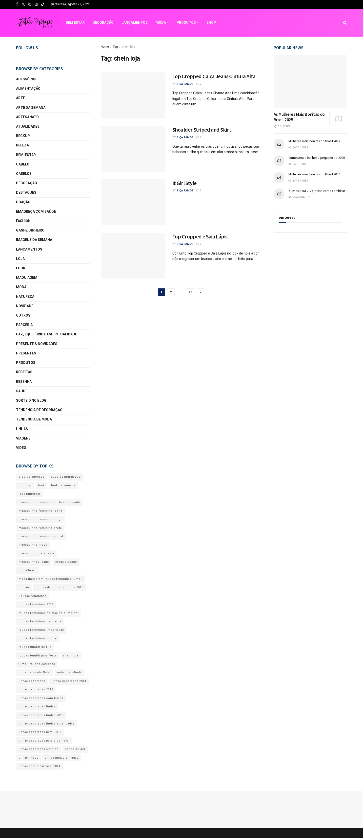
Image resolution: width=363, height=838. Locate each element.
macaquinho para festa (36, 553)
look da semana (63, 485)
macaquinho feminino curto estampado (49, 502)
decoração (26, 183)
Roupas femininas (32, 596)
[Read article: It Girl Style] (133, 202)
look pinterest (29, 493)
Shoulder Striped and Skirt (201, 129)
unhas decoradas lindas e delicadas (47, 723)
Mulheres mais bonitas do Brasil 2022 (314, 141)
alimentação (28, 89)
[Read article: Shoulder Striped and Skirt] (133, 149)
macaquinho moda (33, 544)
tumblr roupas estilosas (37, 664)
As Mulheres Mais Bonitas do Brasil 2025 (299, 117)
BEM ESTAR (75, 22)
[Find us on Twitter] (23, 4)
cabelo (22, 164)
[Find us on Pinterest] (29, 4)
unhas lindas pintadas (62, 757)
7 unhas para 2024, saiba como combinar (316, 190)
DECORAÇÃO (103, 22)
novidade (24, 306)
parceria (24, 325)
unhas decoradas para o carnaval (44, 740)
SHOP (211, 22)
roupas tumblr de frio (35, 647)
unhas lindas (28, 757)
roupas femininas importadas (41, 629)
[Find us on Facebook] (17, 4)
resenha (24, 382)
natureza (25, 297)
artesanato (27, 117)
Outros (23, 315)
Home (105, 46)
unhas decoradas (32, 681)
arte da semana (30, 108)
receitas (24, 372)
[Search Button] (345, 23)
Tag (115, 46)
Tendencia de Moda (34, 419)
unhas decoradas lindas (37, 706)
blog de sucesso (31, 476)
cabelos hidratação (66, 476)
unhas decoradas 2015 (36, 689)
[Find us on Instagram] (36, 4)
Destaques (26, 192)
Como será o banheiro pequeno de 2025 (316, 157)
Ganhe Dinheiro (30, 230)
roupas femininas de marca (40, 621)
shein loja (128, 46)
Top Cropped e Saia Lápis (199, 236)
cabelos (24, 174)
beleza (22, 145)
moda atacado (66, 561)
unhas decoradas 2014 (69, 681)
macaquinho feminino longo (41, 519)
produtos (25, 363)
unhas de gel (75, 749)
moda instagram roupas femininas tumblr (51, 579)
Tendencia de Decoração (39, 410)
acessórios (27, 79)
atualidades (28, 126)
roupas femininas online (38, 638)
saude (21, 391)
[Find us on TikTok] (42, 4)
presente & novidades (36, 344)
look (20, 268)
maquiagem (26, 277)
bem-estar (26, 155)
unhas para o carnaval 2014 (39, 766)
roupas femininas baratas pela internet (49, 613)
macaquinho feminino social (41, 536)
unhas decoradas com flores (41, 698)
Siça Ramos (185, 84)
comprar (25, 485)
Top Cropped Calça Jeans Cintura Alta (214, 76)
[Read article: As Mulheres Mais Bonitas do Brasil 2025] (310, 81)
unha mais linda (69, 672)
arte (20, 98)
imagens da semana (34, 240)
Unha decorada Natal (35, 672)
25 (190, 292)
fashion (23, 221)
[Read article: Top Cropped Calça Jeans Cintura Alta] (133, 95)
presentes (26, 353)
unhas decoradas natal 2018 (40, 732)
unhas (22, 429)
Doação (23, 202)
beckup (23, 136)
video (21, 448)
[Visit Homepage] (34, 22)
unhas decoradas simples (39, 749)
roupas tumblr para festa (38, 655)
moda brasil (28, 570)
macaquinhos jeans (34, 561)
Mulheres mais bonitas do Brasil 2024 (314, 174)
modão (24, 587)
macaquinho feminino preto (40, 528)
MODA (161, 22)
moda (21, 287)
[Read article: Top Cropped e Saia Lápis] (133, 256)
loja (20, 259)
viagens (23, 438)
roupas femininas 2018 (36, 604)
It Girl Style (184, 183)
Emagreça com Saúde (36, 211)
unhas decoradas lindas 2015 (41, 715)
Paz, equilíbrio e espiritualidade (46, 334)
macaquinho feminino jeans (40, 510)
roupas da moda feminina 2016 (59, 587)
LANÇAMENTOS (134, 22)
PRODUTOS (186, 22)
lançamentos (29, 249)
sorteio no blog (31, 400)
